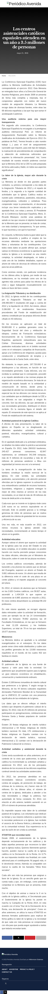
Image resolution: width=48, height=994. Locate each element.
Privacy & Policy (27, 969)
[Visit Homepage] (24, 4)
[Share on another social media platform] (41, 938)
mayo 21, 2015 (22, 53)
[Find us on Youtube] (12, 983)
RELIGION (12, 76)
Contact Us (7, 972)
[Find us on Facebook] (2, 983)
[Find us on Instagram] (9, 983)
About (4, 969)
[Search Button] (45, 3)
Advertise (13, 969)
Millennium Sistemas (36, 959)
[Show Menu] (3, 3)
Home (4, 76)
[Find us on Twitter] (6, 983)
